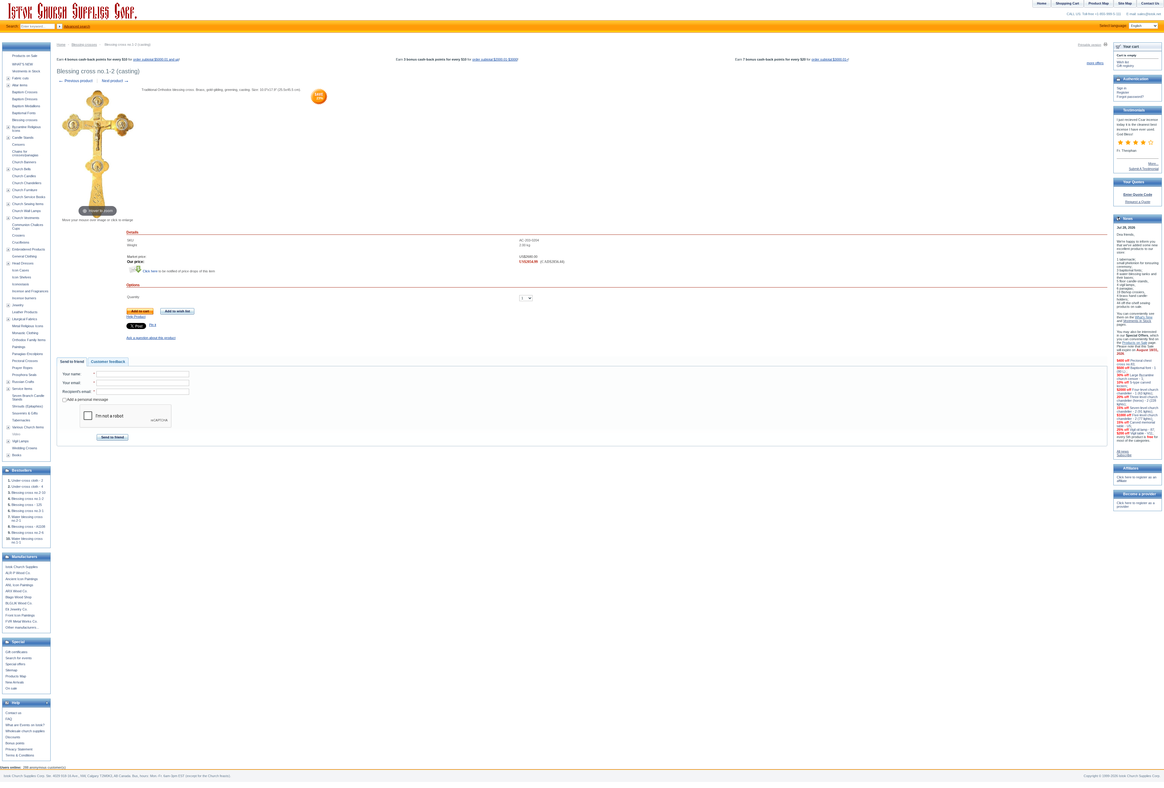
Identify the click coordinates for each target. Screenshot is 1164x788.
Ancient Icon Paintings (21, 579)
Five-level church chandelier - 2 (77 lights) (1137, 417)
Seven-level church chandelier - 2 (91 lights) (1137, 409)
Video (16, 434)
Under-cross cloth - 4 (27, 486)
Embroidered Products (28, 249)
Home (61, 44)
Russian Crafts (23, 382)
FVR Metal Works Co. (21, 621)
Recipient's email (76, 392)
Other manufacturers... (22, 627)
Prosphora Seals (24, 375)
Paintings (18, 347)
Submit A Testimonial (1144, 169)
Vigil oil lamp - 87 (1142, 429)
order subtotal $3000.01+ (829, 59)
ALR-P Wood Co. (18, 573)
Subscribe (1124, 455)
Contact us (13, 713)
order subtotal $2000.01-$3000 (494, 59)
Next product (115, 81)
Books (17, 455)
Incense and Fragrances (30, 291)
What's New (1143, 317)
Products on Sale (24, 56)
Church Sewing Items (28, 204)
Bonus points (15, 743)
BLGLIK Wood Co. (18, 603)
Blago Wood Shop (18, 597)
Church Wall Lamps (26, 211)
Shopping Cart (1067, 3)
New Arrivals (14, 682)
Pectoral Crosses (25, 361)
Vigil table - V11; (1141, 433)
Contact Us (1150, 3)
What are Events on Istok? (25, 725)
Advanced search (77, 26)
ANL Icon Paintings (19, 585)
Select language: (1113, 26)
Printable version (1089, 44)
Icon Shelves (21, 277)
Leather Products (25, 312)
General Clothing (24, 256)
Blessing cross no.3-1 (28, 511)
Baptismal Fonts (24, 113)
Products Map (15, 676)
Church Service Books (28, 197)
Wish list (1123, 62)
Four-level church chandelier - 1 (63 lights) (1137, 391)
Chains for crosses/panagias (25, 153)
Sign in (1121, 88)
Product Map (1099, 3)
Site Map (1125, 3)
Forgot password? (1130, 96)
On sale (11, 688)
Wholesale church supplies (25, 731)
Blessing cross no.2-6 (28, 532)
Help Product (136, 316)
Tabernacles (21, 420)
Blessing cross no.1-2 (28, 498)
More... (1153, 163)
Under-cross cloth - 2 (27, 480)
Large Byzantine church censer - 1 (1135, 377)
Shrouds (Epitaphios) (27, 406)
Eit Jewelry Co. (16, 609)
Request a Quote (1137, 202)
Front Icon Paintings (20, 615)
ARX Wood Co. (16, 591)
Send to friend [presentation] (72, 362)
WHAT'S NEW (22, 64)
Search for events (18, 658)
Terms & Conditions (19, 755)
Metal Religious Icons (27, 326)
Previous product (75, 81)
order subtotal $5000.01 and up (156, 59)
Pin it (152, 325)
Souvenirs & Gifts (25, 413)
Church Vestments (25, 218)
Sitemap (11, 670)
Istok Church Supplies (21, 567)
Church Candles (24, 176)
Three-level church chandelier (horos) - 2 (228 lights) (1137, 400)
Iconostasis (20, 284)
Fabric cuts (20, 78)
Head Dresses (23, 263)
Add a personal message (87, 399)
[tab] (72, 362)
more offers (1095, 63)
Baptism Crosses (25, 92)
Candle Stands (23, 137)
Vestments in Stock (26, 71)
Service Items (22, 389)
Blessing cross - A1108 (28, 526)
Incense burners (24, 298)
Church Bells (21, 169)
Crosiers (18, 235)
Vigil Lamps (20, 441)
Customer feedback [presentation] (108, 362)
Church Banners (24, 162)
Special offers (15, 664)
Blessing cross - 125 (27, 505)
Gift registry (1125, 66)
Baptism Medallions (26, 106)
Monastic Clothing (25, 333)
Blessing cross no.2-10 (28, 492)
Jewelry (18, 305)
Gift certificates (16, 652)
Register (1123, 92)
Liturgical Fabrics (24, 319)
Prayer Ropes (22, 368)
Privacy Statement (18, 749)
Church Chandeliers (27, 183)
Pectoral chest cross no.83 (1134, 362)
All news (1123, 451)
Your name (71, 374)
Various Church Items (28, 427)
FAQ (8, 719)
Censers (18, 144)
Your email (71, 383)
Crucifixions (20, 242)
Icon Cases (20, 270)
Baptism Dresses (25, 99)
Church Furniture (24, 190)
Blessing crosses (84, 44)
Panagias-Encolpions (27, 354)
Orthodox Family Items (29, 340)
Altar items (20, 85)
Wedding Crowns (24, 448)
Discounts (12, 737)
